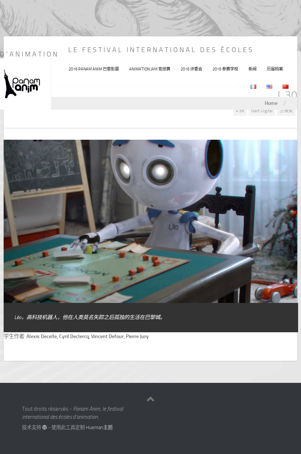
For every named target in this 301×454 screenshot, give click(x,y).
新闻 (253, 69)
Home (271, 103)
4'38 (240, 110)
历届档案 (275, 69)
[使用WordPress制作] (44, 427)
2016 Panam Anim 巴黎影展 (94, 69)
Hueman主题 (99, 427)
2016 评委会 (191, 69)
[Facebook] (260, 412)
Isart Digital (262, 110)
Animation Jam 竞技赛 (149, 69)
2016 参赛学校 (225, 69)
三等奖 (286, 110)
